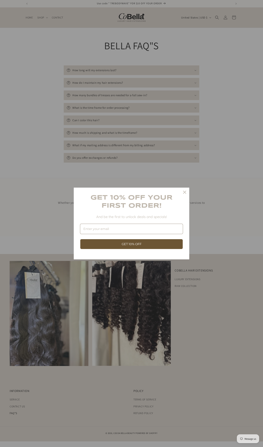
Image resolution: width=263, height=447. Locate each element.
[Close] (184, 192)
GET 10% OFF (132, 244)
